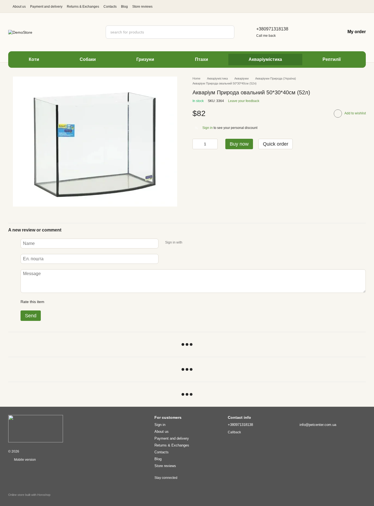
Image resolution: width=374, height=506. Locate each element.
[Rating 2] (62, 301)
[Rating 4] (79, 301)
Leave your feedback (243, 101)
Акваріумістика (265, 59)
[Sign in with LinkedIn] (206, 242)
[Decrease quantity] (196, 144)
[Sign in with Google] (197, 242)
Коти (34, 59)
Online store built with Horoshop (29, 494)
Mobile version (24, 460)
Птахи (201, 59)
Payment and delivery (46, 7)
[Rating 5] (88, 301)
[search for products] (227, 32)
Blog (124, 7)
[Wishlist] (323, 32)
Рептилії (332, 59)
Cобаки (88, 59)
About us (19, 7)
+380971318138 (272, 29)
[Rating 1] (53, 301)
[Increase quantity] (213, 144)
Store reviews (142, 7)
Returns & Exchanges (83, 7)
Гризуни (145, 59)
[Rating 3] (71, 301)
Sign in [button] (207, 128)
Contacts (110, 7)
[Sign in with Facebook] (188, 242)
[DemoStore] (35, 428)
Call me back (266, 36)
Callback (234, 432)
